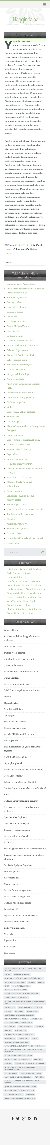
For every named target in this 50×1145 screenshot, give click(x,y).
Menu (44, 4)
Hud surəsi (9, 953)
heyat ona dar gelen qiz (15, 982)
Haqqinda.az (25, 19)
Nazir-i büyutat (14, 491)
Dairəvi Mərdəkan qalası (18, 445)
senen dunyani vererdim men (30, 1007)
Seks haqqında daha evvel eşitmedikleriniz (25, 849)
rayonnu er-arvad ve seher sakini (20, 915)
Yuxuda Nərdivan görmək (16, 684)
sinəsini (8, 1063)
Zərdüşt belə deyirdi (21, 986)
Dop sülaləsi (13, 331)
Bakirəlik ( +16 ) (11, 909)
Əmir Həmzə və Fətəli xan (19, 477)
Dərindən (30, 1094)
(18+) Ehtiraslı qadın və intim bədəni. (22, 690)
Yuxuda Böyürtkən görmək (17, 896)
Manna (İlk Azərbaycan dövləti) (22, 355)
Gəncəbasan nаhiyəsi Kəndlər (21, 393)
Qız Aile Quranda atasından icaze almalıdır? (25, 788)
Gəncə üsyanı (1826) (16, 369)
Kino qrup (19, 1011)
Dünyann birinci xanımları (16, 990)
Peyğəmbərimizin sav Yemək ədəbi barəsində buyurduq (23, 1051)
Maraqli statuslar (15, 605)
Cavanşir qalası (14, 302)
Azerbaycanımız (33, 581)
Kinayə (41, 982)
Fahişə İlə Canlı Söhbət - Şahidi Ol (20, 782)
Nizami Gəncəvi (11, 884)
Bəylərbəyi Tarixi (15, 336)
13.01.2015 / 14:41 (23, 245)
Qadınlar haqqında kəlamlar (17, 903)
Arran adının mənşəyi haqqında (22, 397)
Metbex (25, 585)
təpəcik (8, 1011)
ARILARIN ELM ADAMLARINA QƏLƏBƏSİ (19, 1015)
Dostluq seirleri (11, 740)
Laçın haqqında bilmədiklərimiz (18, 1077)
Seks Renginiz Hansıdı (13, 1094)
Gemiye (34, 1038)
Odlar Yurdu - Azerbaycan (16, 824)
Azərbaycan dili (11, 878)
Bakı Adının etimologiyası (19, 365)
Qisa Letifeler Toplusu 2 (15, 817)
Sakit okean (10, 1007)
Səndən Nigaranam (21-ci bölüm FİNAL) (23, 769)
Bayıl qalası (12, 454)
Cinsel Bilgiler (30, 601)
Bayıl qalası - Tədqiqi (17, 307)
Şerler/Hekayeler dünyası (19, 573)
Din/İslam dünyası (16, 589)
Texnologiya (36, 585)
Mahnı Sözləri (13, 613)
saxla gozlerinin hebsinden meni (18, 1023)
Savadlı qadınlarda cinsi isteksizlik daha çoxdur (22, 1082)
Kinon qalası (13, 417)
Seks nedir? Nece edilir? (15, 722)
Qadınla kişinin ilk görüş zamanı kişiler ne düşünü (23, 969)
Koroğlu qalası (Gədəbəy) (19, 449)
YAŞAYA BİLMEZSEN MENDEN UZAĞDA (18, 1056)
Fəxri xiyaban (13, 543)
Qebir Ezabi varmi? (13, 776)
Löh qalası (12, 317)
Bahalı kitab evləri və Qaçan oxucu (20, 1098)
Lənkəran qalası (14, 421)
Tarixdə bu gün (33, 593)
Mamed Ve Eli (37, 1019)
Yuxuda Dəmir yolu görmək (17, 890)
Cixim (7, 986)
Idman (28, 605)
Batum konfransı (15, 435)
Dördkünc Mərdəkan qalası (20, 341)
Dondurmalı (10, 1038)
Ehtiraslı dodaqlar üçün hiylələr (19, 1034)
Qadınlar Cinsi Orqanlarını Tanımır (21, 801)
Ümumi (8, 253)
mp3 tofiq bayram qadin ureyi (17, 1042)
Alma (6, 794)
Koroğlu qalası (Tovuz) (17, 528)
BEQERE (8, 842)
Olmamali (38, 1060)
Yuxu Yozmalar (14, 601)
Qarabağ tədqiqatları (16, 321)
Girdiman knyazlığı (16, 402)
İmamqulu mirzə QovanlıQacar (18, 1060)
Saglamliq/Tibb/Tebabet (31, 569)
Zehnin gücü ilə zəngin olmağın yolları (21, 994)
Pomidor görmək (12, 871)
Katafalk (39, 1027)
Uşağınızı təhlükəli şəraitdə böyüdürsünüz (24, 978)
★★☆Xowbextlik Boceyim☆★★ (19, 659)
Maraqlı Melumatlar (35, 589)
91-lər (10, 407)
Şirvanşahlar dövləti (14, 665)
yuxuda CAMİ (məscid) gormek (19, 734)
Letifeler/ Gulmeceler (17, 577)
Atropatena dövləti (16, 379)
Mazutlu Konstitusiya (17, 524)
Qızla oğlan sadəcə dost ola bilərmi (20, 1087)
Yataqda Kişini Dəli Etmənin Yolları (21, 671)
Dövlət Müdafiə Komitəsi (19, 326)
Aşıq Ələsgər (10, 947)
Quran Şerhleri (11, 678)
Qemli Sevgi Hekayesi (14, 709)
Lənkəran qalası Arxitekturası (21, 284)
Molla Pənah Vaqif (13, 646)
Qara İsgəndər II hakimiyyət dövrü (23, 440)
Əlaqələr (11, 519)
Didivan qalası (14, 533)
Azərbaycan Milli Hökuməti (20, 514)
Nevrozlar (9, 934)
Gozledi (31, 982)
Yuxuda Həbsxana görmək (17, 830)
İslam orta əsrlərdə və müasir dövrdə (25, 509)
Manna (7, 697)
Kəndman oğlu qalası (17, 297)
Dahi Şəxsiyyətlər (15, 581)
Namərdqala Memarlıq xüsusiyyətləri (25, 538)
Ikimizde (8, 1030)
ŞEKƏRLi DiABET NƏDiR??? (17, 757)
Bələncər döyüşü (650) (18, 350)
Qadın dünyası (13, 585)
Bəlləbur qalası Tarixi (17, 504)
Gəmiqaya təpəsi (15, 312)
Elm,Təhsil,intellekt (16, 609)
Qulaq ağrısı (9, 715)
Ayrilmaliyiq (10, 1027)
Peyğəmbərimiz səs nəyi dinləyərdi (19, 1091)
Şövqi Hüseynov (25, 1027)
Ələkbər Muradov (21, 974)
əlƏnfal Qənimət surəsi (31, 1073)
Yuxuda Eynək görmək (15, 728)
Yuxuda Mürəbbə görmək (16, 836)
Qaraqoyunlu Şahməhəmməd (21, 412)
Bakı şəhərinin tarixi (17, 360)
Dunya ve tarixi (14, 597)
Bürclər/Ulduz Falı (32, 597)
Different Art (28, 613)
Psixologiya (12, 569)
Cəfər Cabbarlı (11, 630)
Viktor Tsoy (23, 1038)
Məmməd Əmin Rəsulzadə (16, 921)
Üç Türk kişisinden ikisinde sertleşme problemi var (24, 1002)
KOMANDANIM (32, 1011)
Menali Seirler (11, 703)
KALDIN (7, 974)
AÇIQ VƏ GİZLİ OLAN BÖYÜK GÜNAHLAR (29, 1063)
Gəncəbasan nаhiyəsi (17, 459)
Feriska (8, 249)
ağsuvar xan (20, 1030)
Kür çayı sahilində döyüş (18, 374)
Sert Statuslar (11, 1073)
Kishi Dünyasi (34, 609)
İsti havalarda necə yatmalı (16, 1019)
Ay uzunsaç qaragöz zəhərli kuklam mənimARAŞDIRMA (20, 1068)
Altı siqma (39, 1077)
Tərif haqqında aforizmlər (16, 998)
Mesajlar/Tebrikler (16, 593)
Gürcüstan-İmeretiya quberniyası (23, 345)
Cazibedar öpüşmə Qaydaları (18, 865)
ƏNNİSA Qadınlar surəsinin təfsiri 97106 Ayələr (24, 1046)
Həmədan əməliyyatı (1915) (20, 464)
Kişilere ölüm (10, 940)
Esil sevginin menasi (14, 928)
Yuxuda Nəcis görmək (14, 653)
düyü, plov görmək (13, 763)
